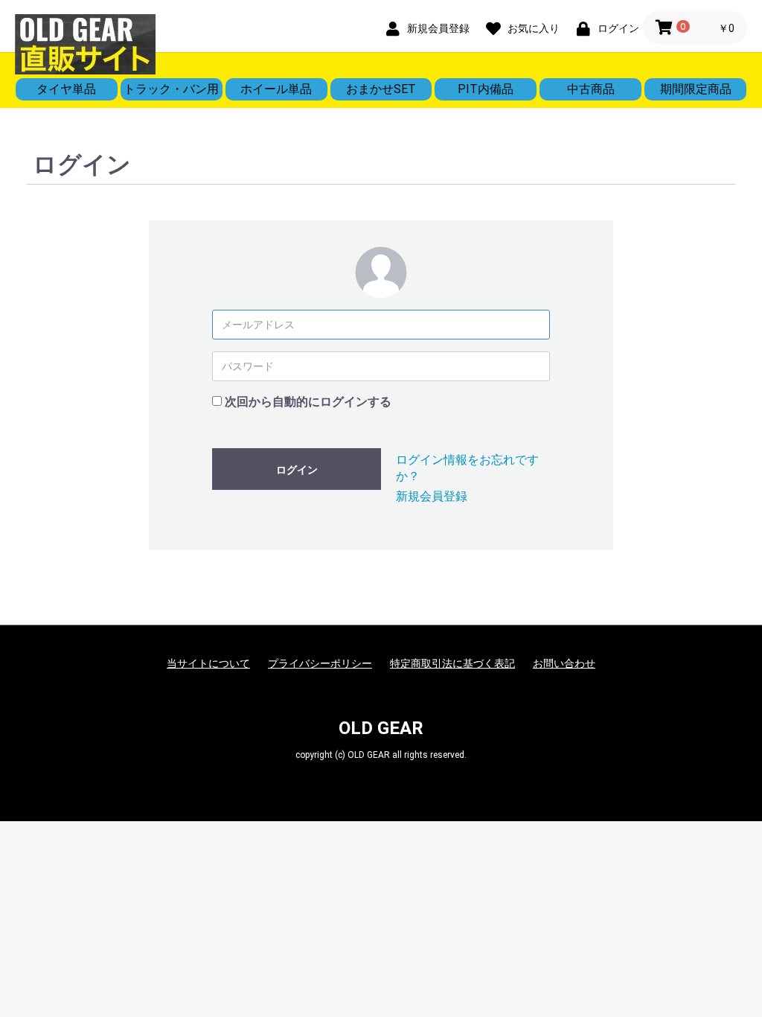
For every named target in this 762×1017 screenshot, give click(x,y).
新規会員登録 (431, 496)
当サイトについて (208, 663)
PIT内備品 (485, 89)
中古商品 (591, 89)
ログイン (297, 470)
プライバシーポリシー (320, 663)
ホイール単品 (276, 89)
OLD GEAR (381, 728)
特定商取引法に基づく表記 (452, 663)
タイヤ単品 (66, 89)
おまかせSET (381, 89)
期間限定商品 (695, 89)
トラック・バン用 (171, 89)
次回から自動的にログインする (308, 402)
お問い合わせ (564, 663)
